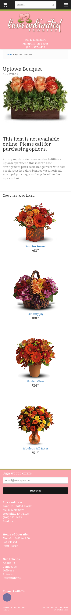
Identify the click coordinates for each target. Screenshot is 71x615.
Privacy (8, 574)
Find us (8, 521)
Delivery (8, 570)
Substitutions (12, 578)
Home (9, 54)
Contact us (10, 566)
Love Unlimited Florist (35, 23)
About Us (9, 562)
